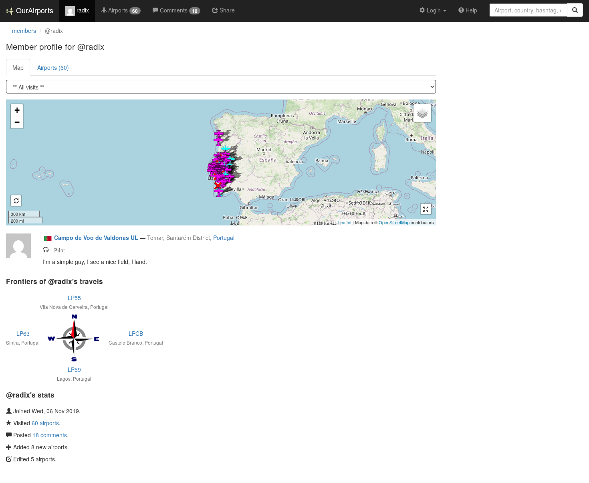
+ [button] (17, 110)
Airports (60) (53, 67)
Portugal (223, 237)
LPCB (136, 333)
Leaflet (344, 222)
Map (18, 67)
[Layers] (422, 113)
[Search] (575, 10)
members (24, 30)
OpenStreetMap (394, 222)
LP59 (74, 369)
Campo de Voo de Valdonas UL (96, 237)
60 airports (45, 423)
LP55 (74, 298)
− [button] (17, 122)
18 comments (49, 435)
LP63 (23, 333)
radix (82, 10)
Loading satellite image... (220, 162)
